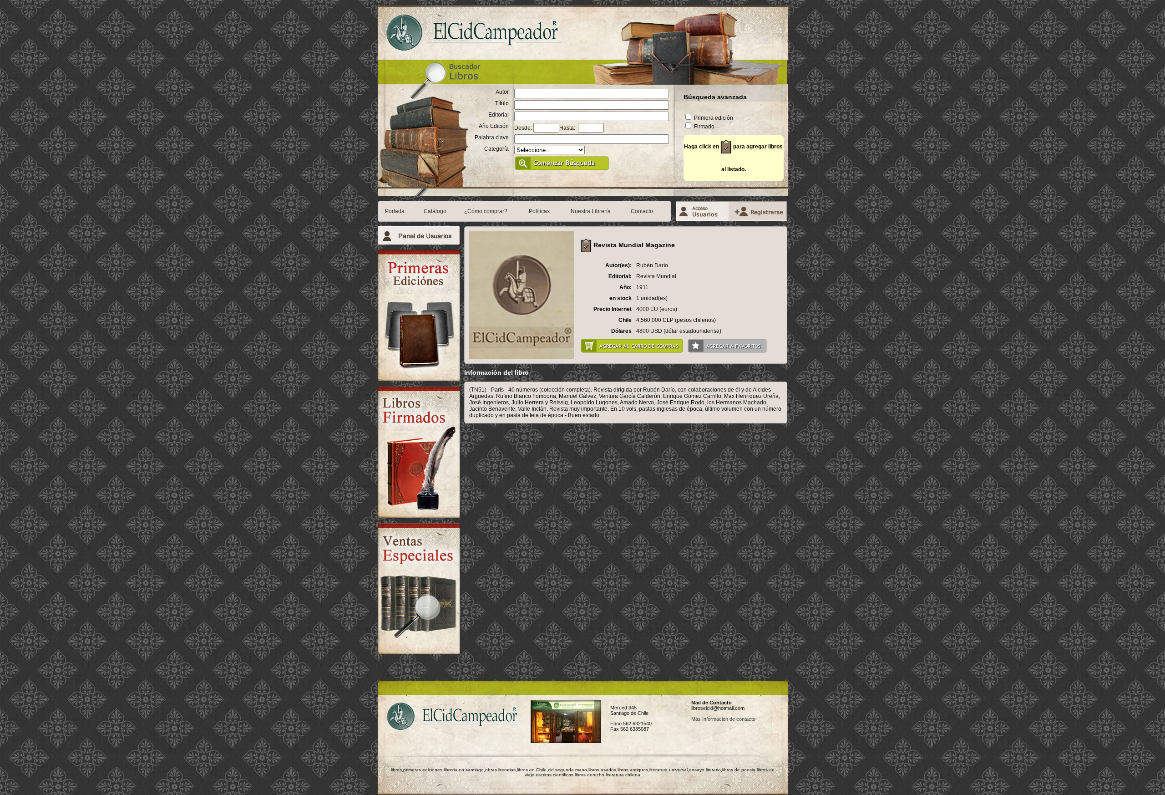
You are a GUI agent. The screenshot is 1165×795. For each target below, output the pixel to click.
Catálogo (435, 211)
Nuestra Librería (591, 211)
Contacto (642, 211)
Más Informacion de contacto (723, 719)
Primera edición (713, 118)
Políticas (539, 211)
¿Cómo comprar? (485, 211)
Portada (395, 211)
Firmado (703, 126)
